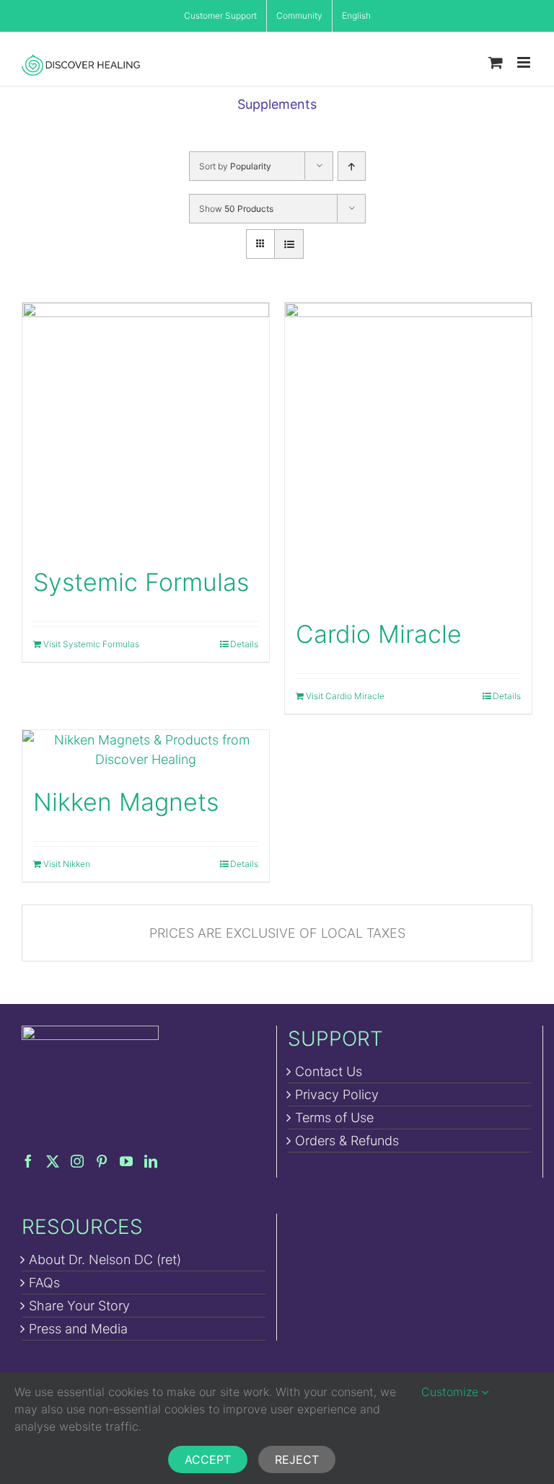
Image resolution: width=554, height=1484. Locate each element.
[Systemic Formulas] (145, 426)
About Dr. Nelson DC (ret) (105, 1259)
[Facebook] (28, 1161)
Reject (297, 1459)
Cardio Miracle (379, 634)
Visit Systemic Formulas (91, 644)
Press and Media (78, 1328)
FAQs (44, 1282)
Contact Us (328, 1071)
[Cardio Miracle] (408, 452)
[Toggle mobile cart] (495, 62)
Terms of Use (334, 1117)
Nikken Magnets (126, 802)
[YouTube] (126, 1161)
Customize (451, 1392)
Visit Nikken (66, 863)
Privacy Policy (337, 1094)
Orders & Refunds (347, 1140)
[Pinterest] (101, 1161)
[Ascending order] (352, 166)
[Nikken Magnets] (145, 749)
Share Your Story (79, 1305)
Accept (208, 1459)
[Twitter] (52, 1161)
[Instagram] (77, 1161)
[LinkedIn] (150, 1161)
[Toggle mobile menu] (524, 62)
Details (244, 644)
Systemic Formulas (141, 582)
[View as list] (289, 244)
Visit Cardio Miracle (345, 695)
